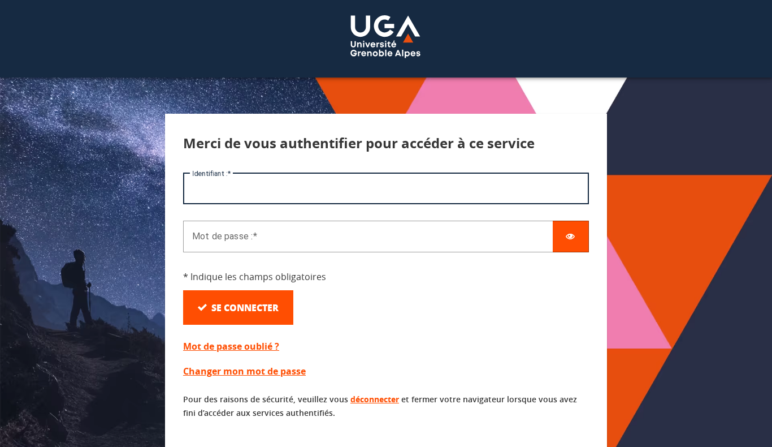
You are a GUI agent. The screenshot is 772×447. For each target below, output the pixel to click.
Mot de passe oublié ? (231, 346)
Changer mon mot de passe (244, 371)
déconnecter (374, 399)
